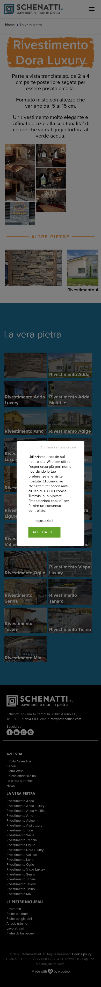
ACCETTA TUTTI (44, 532)
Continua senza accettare (58, 447)
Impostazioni (44, 521)
